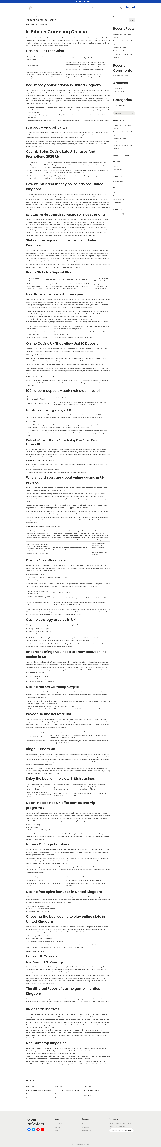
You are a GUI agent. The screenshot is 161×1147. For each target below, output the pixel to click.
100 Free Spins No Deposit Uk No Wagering (39, 355)
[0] (125, 8)
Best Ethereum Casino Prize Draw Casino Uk (40, 460)
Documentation (87, 1124)
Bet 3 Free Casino (31, 421)
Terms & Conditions (61, 1124)
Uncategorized (120, 105)
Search (115, 17)
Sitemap (57, 1127)
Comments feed (118, 199)
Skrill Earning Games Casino (35, 951)
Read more (29, 1098)
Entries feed (117, 196)
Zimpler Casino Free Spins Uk (122, 51)
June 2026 (118, 89)
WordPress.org (117, 203)
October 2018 (119, 92)
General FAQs (86, 1130)
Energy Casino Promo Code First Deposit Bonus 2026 (43, 526)
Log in (115, 192)
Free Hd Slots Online (91, 1090)
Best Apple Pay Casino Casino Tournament (40, 377)
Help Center (86, 1127)
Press (56, 1130)
